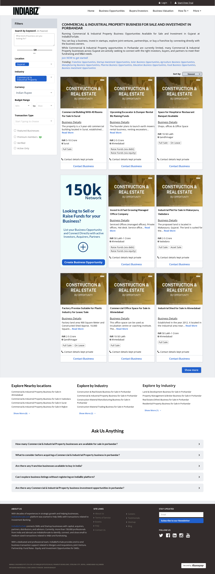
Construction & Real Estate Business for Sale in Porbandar (104, 391)
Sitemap (132, 522)
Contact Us (100, 529)
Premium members (27, 136)
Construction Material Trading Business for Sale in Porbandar (105, 406)
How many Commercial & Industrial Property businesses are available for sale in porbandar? (66, 443)
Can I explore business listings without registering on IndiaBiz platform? (55, 476)
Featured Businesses (27, 130)
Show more (191, 370)
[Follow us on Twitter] (162, 535)
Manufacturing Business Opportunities (81, 64)
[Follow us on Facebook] (169, 535)
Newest (191, 74)
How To (182, 10)
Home (91, 10)
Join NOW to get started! (75, 57)
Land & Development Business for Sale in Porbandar (167, 391)
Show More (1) (152, 410)
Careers (131, 513)
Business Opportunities (112, 10)
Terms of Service (102, 517)
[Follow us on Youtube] (189, 535)
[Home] (27, 13)
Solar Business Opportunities (145, 61)
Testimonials (134, 518)
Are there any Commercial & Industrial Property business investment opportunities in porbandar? (69, 487)
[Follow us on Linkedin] (176, 535)
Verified (20, 142)
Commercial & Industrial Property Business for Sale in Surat (39, 402)
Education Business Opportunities (149, 64)
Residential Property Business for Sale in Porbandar (166, 403)
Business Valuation (163, 10)
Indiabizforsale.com (20, 516)
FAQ (97, 525)
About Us (99, 513)
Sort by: (177, 73)
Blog (130, 526)
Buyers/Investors (138, 10)
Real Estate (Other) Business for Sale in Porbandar (166, 399)
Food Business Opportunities (181, 64)
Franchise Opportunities (84, 61)
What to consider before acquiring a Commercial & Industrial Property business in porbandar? (67, 454)
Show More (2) (86, 413)
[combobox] (34, 64)
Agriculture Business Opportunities (177, 61)
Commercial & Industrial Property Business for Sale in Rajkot (39, 406)
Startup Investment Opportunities (113, 61)
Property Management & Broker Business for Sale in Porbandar (172, 395)
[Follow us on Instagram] (182, 535)
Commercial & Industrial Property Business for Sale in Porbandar (107, 395)
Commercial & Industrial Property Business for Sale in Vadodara (41, 398)
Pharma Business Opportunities (116, 64)
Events (98, 521)
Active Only (22, 148)
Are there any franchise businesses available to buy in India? (48, 465)
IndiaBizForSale (18, 526)
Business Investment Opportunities (79, 67)
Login (163, 2)
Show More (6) (21, 413)
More (196, 10)
